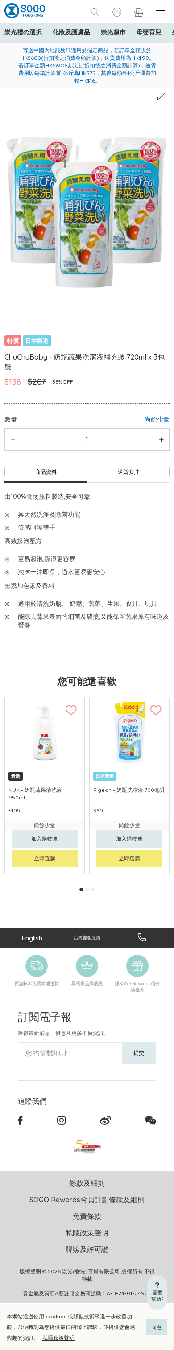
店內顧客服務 (87, 937)
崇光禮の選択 (23, 32)
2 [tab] (87, 889)
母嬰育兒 (149, 32)
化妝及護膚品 (71, 32)
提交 (138, 1052)
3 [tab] (93, 889)
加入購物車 (44, 838)
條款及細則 (87, 1183)
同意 (156, 1327)
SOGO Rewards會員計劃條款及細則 (87, 1199)
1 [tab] (81, 889)
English (32, 938)
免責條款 (87, 1216)
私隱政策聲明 (58, 1337)
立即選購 (44, 858)
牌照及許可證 (87, 1249)
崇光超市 (113, 32)
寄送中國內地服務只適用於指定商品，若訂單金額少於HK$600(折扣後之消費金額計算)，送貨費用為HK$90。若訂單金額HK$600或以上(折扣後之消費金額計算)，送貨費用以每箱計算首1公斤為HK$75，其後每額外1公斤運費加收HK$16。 (87, 65)
